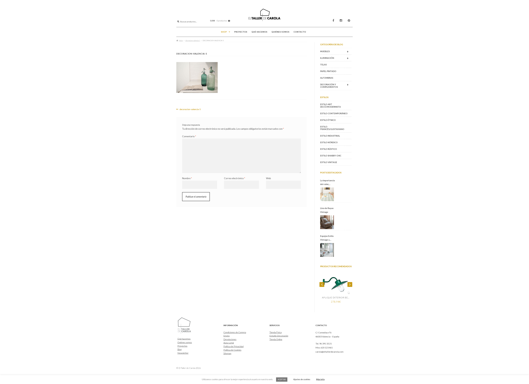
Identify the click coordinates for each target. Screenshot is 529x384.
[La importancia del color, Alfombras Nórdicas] (327, 194)
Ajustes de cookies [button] (301, 379)
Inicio (181, 40)
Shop (224, 32)
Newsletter (182, 353)
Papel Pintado (328, 71)
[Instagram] (341, 20)
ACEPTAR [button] (282, 379)
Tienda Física (275, 332)
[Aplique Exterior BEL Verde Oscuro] (335, 284)
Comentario (189, 136)
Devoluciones (229, 339)
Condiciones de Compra (234, 332)
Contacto (300, 32)
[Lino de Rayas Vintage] (327, 222)
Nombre (187, 178)
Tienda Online (275, 339)
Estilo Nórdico (329, 142)
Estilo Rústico (328, 149)
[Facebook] (333, 20)
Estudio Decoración (278, 335)
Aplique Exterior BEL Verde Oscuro (336, 297)
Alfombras (326, 78)
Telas (323, 64)
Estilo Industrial (330, 135)
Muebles (334, 51)
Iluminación (334, 58)
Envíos (226, 335)
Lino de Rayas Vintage (327, 210)
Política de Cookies (232, 350)
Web (268, 178)
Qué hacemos (259, 32)
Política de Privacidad (233, 346)
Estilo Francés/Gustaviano (332, 127)
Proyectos (240, 32)
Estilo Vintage (328, 162)
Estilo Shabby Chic (330, 155)
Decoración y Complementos (334, 85)
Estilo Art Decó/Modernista (330, 105)
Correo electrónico (234, 178)
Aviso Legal (228, 342)
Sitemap (227, 353)
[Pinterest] (349, 20)
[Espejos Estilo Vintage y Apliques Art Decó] (327, 250)
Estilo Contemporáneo (334, 113)
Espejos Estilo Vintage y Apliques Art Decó (327, 238)
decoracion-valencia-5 (192, 40)
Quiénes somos (280, 32)
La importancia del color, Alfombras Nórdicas (327, 182)
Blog (179, 349)
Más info (320, 379)
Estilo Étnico (328, 120)
